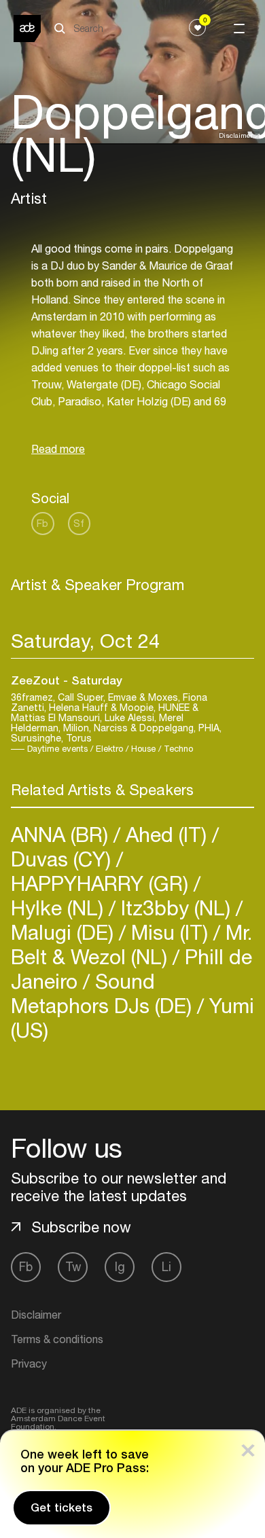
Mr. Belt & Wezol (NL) (132, 944)
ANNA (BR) (62, 834)
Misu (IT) (169, 932)
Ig (120, 1267)
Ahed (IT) (166, 834)
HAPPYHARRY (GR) (102, 883)
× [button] (248, 1447)
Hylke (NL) (60, 907)
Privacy (29, 1363)
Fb (42, 523)
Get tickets (61, 1507)
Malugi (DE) (65, 932)
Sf (78, 523)
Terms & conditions (57, 1339)
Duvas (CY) (63, 859)
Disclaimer (236, 135)
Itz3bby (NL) (176, 907)
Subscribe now (81, 1227)
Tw (73, 1267)
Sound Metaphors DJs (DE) (104, 993)
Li (166, 1267)
